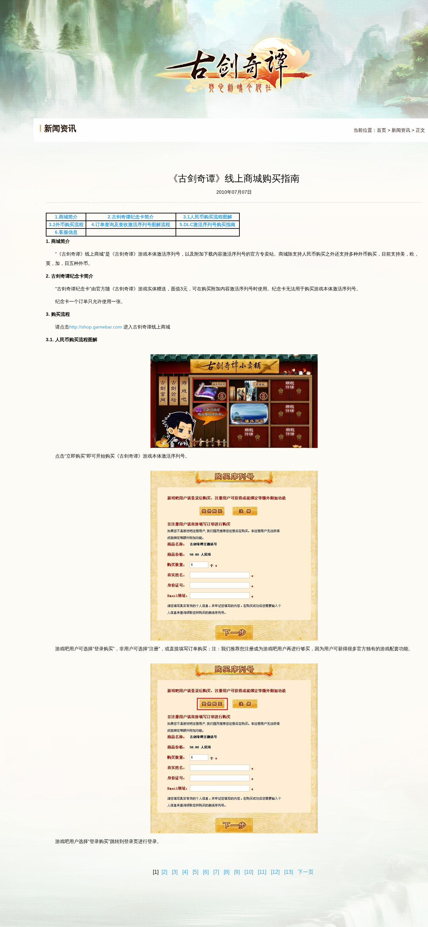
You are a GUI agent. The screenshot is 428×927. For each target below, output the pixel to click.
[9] (237, 872)
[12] (275, 872)
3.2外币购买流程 (66, 224)
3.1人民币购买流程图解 (207, 216)
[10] (248, 872)
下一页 (306, 872)
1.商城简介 (66, 216)
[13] (288, 872)
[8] (226, 872)
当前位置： (365, 130)
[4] (185, 872)
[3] (175, 872)
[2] (164, 872)
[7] (216, 872)
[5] (195, 872)
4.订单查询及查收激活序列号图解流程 (130, 224)
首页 (381, 130)
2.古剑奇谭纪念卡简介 (131, 216)
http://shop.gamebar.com (96, 327)
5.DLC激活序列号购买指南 (207, 224)
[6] (206, 872)
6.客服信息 (66, 232)
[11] (262, 872)
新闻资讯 (401, 130)
